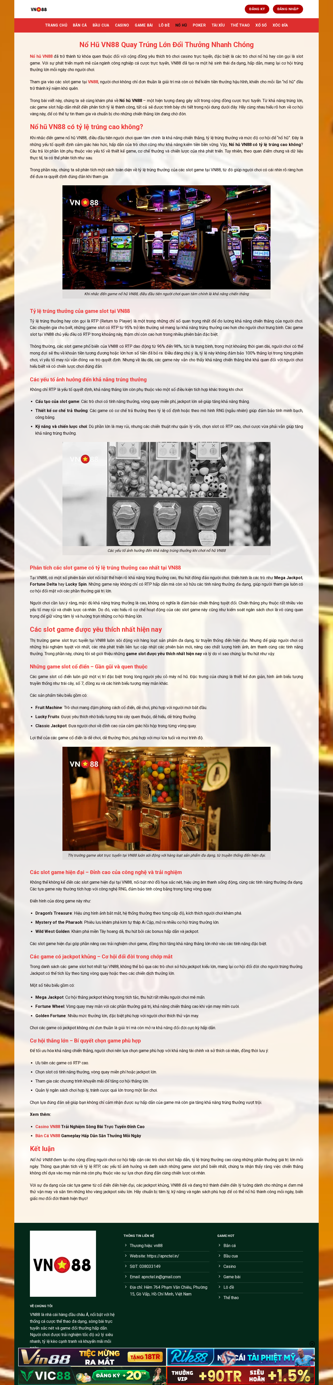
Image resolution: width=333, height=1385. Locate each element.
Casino (122, 25)
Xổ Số (261, 25)
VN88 (35, 1314)
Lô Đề (164, 25)
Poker (199, 25)
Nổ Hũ (181, 25)
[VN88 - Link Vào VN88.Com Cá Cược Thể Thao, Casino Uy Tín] (56, 9)
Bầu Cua (101, 25)
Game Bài (144, 25)
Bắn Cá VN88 (47, 1135)
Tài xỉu (218, 25)
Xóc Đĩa (280, 25)
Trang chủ (56, 25)
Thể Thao (240, 25)
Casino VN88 (47, 1126)
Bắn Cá (80, 25)
